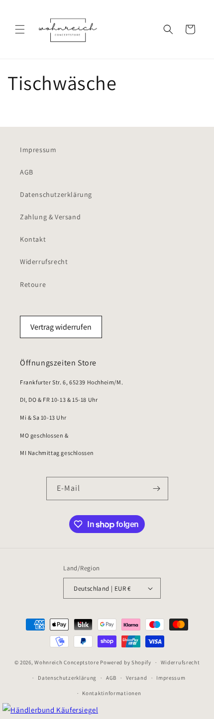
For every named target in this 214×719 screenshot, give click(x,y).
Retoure (33, 284)
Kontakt (33, 239)
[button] (20, 29)
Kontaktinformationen (111, 693)
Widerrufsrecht (44, 261)
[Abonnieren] (157, 488)
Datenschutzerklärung (56, 194)
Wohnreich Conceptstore (66, 662)
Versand (136, 677)
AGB (26, 172)
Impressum (38, 149)
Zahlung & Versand (50, 216)
